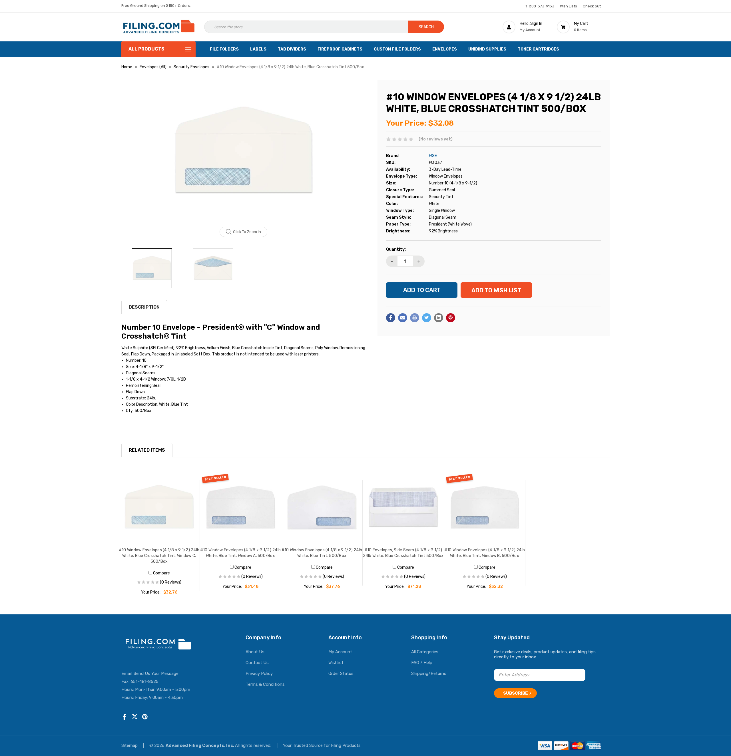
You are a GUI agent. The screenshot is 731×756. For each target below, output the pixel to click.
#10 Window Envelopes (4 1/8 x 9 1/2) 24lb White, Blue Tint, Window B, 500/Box (484, 553)
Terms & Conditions (265, 684)
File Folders (224, 49)
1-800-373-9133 (540, 6)
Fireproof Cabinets (340, 49)
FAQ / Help (421, 662)
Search (426, 27)
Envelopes (444, 49)
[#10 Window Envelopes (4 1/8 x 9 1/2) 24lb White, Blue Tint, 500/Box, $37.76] (322, 507)
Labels (258, 49)
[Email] (402, 317)
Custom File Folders (397, 49)
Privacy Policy (259, 673)
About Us (255, 651)
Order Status (341, 673)
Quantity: (396, 249)
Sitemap (130, 745)
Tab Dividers (292, 49)
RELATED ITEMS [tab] (147, 450)
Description (144, 307)
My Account (340, 651)
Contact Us (257, 662)
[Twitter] (426, 317)
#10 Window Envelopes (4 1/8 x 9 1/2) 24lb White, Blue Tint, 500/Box (322, 553)
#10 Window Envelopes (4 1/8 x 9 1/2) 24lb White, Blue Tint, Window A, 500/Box (240, 553)
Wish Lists (568, 6)
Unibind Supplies (487, 49)
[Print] (414, 317)
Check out (592, 6)
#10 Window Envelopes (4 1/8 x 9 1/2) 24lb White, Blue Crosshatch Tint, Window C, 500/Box (159, 556)
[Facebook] (390, 317)
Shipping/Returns (428, 673)
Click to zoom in (247, 232)
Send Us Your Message (156, 673)
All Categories (424, 651)
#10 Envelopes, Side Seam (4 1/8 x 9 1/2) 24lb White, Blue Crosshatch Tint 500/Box (403, 553)
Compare (161, 573)
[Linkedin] (438, 317)
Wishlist (336, 662)
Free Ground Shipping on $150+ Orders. (156, 5)
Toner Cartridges (538, 49)
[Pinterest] (450, 317)
